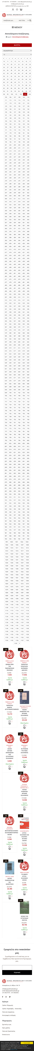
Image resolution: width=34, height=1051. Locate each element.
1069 (6, 584)
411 (6, 249)
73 (30, 82)
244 (10, 166)
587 (15, 336)
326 (28, 204)
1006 (17, 545)
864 (19, 473)
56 (26, 76)
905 (15, 494)
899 (15, 491)
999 (7, 542)
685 (24, 384)
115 (24, 100)
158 (28, 121)
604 (10, 345)
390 (19, 237)
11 (7, 61)
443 (15, 264)
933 (6, 509)
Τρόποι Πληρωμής (7, 1005)
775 (24, 428)
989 (15, 536)
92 (11, 91)
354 (19, 219)
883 (24, 482)
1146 (17, 628)
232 (10, 160)
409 (24, 246)
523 (24, 303)
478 (10, 282)
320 (28, 201)
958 (10, 521)
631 (24, 357)
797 (15, 440)
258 (19, 172)
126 (19, 106)
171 (6, 130)
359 (15, 222)
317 (15, 201)
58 (4, 79)
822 (19, 452)
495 (6, 291)
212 (28, 148)
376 (10, 231)
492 (19, 288)
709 (24, 395)
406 (10, 246)
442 (10, 264)
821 (15, 452)
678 (19, 381)
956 (28, 518)
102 (21, 94)
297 (6, 193)
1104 (6, 604)
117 (6, 103)
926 (28, 503)
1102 (22, 601)
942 (19, 512)
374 (28, 228)
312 (19, 199)
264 (19, 175)
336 (19, 210)
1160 (11, 637)
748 (10, 416)
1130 (11, 619)
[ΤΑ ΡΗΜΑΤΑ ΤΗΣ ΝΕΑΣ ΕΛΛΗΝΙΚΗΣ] (24, 738)
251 (15, 169)
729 (6, 407)
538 (10, 312)
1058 (27, 575)
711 (6, 398)
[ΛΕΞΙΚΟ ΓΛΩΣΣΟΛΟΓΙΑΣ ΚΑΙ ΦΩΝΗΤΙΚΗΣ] (9, 867)
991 (24, 536)
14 (19, 61)
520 (10, 303)
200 (28, 142)
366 (19, 225)
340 (10, 213)
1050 (11, 572)
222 (19, 154)
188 (28, 136)
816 (19, 449)
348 (19, 216)
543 (6, 315)
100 (12, 94)
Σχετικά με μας (6, 1024)
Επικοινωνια (6, 1034)
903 (6, 494)
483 (6, 285)
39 (22, 70)
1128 (27, 616)
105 (6, 97)
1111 (17, 607)
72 (26, 82)
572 (28, 327)
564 (19, 324)
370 (10, 228)
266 (28, 175)
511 (24, 297)
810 (19, 446)
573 (6, 330)
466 (10, 276)
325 (24, 204)
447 (6, 267)
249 (6, 169)
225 (6, 157)
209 (15, 148)
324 (19, 204)
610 (10, 348)
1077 (22, 586)
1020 (11, 554)
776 (28, 428)
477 (6, 282)
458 (28, 270)
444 (19, 264)
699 (6, 393)
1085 (11, 592)
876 (19, 479)
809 (15, 446)
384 (19, 234)
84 (11, 88)
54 (19, 76)
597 (6, 342)
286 (10, 187)
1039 (6, 566)
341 (15, 213)
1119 (6, 613)
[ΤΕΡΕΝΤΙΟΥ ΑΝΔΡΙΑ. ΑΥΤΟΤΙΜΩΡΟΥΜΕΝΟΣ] (9, 695)
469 (24, 276)
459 (6, 273)
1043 (27, 566)
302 (28, 193)
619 (24, 351)
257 (15, 172)
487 (24, 285)
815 (15, 449)
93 (15, 91)
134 (28, 109)
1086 (17, 592)
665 (15, 375)
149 (15, 118)
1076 (17, 586)
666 (19, 375)
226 (10, 157)
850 (10, 467)
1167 (22, 640)
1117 (22, 610)
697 (24, 390)
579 (6, 333)
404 (28, 243)
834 (19, 458)
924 (19, 503)
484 (10, 285)
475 (24, 279)
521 (15, 303)
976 (10, 530)
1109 (6, 607)
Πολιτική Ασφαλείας (8, 1012)
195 (6, 142)
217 (24, 151)
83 (7, 88)
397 (24, 240)
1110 (11, 607)
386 (28, 234)
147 (6, 118)
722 (28, 401)
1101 (17, 601)
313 (24, 199)
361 (24, 222)
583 (24, 333)
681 (6, 384)
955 (24, 518)
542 (28, 312)
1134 (6, 622)
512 (28, 297)
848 (28, 464)
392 (28, 237)
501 (6, 294)
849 (6, 467)
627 (6, 357)
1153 (27, 631)
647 (15, 366)
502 (10, 294)
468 (19, 276)
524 (28, 303)
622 (10, 354)
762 (19, 422)
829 (24, 455)
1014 (6, 551)
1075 (11, 586)
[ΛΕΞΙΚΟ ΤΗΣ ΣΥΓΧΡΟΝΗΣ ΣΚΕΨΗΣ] (24, 907)
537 (6, 312)
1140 (11, 625)
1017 (22, 551)
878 (28, 479)
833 (15, 458)
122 (28, 103)
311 (15, 199)
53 (15, 76)
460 (10, 273)
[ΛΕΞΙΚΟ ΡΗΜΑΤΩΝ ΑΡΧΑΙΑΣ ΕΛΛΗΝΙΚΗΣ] (24, 777)
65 (30, 79)
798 (19, 440)
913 (24, 497)
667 (24, 375)
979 (24, 530)
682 (10, 384)
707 (15, 395)
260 (28, 172)
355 (24, 219)
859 (24, 470)
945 (6, 515)
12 (11, 61)
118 (10, 103)
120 (19, 103)
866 (28, 473)
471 (6, 279)
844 (10, 464)
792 (19, 437)
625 (24, 354)
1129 (6, 619)
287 (15, 187)
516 (19, 300)
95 (22, 91)
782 (28, 431)
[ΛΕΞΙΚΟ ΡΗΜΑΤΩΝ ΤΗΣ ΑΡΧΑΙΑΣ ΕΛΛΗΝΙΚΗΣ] (24, 697)
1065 (11, 581)
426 (19, 255)
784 (10, 434)
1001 (16, 542)
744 (19, 413)
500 (28, 291)
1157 (22, 634)
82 (4, 88)
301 (24, 193)
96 (26, 91)
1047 (22, 569)
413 (15, 249)
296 (28, 190)
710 (28, 395)
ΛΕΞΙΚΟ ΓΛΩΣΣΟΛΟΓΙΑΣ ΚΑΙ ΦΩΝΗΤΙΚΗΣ (9, 881)
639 (6, 363)
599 (15, 342)
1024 (6, 557)
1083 (27, 589)
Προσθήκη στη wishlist (9, 682)
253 (24, 169)
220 (10, 154)
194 (28, 139)
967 (24, 524)
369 (6, 228)
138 (19, 112)
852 (19, 467)
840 (19, 461)
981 (6, 533)
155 (15, 121)
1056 (17, 575)
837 (6, 461)
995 (15, 539)
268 (10, 178)
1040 (11, 566)
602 (28, 342)
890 (28, 485)
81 (30, 85)
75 (7, 85)
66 (4, 82)
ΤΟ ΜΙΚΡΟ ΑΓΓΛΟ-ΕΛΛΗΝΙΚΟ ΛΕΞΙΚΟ (24, 877)
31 (22, 67)
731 (15, 407)
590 (28, 336)
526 (10, 306)
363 (6, 225)
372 (19, 228)
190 (10, 139)
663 (6, 375)
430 (10, 258)
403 (24, 243)
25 (30, 64)
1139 (6, 625)
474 (19, 279)
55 (22, 76)
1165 (11, 640)
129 (6, 109)
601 (24, 342)
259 (24, 172)
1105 (11, 604)
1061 (17, 578)
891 (6, 488)
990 (19, 536)
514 (10, 300)
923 (15, 503)
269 (15, 178)
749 (15, 416)
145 (24, 115)
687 (6, 387)
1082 (22, 589)
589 (24, 336)
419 (15, 252)
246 (19, 166)
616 (10, 351)
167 (15, 127)
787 (24, 434)
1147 (22, 628)
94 (19, 91)
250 (10, 169)
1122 (22, 613)
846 (19, 464)
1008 (27, 545)
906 (19, 494)
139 (24, 112)
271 (24, 178)
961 (24, 521)
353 (15, 219)
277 (24, 181)
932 (28, 506)
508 (10, 297)
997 (24, 539)
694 (10, 390)
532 (10, 309)
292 (10, 190)
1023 (27, 554)
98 (4, 94)
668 (28, 375)
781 (24, 431)
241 (24, 163)
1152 (22, 631)
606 (19, 345)
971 (15, 527)
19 (7, 64)
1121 (17, 613)
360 (19, 222)
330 (19, 207)
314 (28, 199)
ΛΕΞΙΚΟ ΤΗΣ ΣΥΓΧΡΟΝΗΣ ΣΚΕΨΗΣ (24, 918)
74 (4, 85)
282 (19, 184)
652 (10, 369)
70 (19, 82)
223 (24, 154)
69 (15, 82)
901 (24, 491)
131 (15, 109)
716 (28, 398)
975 (6, 530)
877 (24, 479)
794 (28, 437)
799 (24, 440)
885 (6, 485)
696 (19, 390)
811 (24, 446)
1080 (11, 589)
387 (6, 237)
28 (11, 67)
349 (24, 216)
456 (19, 270)
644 (28, 363)
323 (15, 204)
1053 (27, 572)
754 (10, 419)
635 (15, 360)
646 (10, 366)
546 (19, 315)
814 (10, 449)
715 (24, 398)
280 (10, 184)
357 (6, 222)
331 (24, 207)
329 (15, 207)
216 (19, 151)
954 (19, 518)
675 (6, 381)
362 (28, 222)
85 (15, 88)
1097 (22, 598)
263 (15, 175)
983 (15, 533)
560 (28, 321)
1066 (17, 581)
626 (28, 354)
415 (24, 249)
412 (10, 249)
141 (6, 115)
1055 (11, 575)
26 (4, 67)
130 (10, 109)
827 (15, 455)
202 (10, 145)
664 (10, 375)
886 (10, 485)
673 (24, 378)
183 (6, 136)
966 (19, 524)
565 (24, 324)
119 (15, 103)
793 (24, 437)
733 (24, 407)
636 (19, 360)
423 (6, 255)
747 (6, 416)
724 (10, 404)
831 (6, 458)
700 (10, 393)
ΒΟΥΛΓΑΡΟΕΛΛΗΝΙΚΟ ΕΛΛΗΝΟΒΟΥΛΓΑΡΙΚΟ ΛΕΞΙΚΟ (9, 832)
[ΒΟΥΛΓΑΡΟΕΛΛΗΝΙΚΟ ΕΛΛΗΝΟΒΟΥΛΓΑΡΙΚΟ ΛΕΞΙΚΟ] (9, 820)
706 (10, 395)
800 (28, 440)
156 (19, 121)
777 (6, 431)
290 (28, 187)
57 (30, 76)
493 (24, 288)
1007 (22, 545)
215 (15, 151)
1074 (6, 586)
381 (6, 234)
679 (24, 381)
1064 (6, 581)
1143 (27, 625)
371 (15, 228)
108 (19, 97)
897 (6, 491)
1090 (11, 595)
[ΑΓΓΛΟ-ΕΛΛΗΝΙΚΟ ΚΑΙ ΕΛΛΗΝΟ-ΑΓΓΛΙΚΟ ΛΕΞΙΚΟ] (24, 822)
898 (10, 491)
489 (6, 288)
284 (28, 184)
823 (24, 452)
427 (24, 255)
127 (24, 106)
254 (28, 169)
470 (28, 276)
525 (6, 306)
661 (24, 372)
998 (28, 539)
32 (26, 67)
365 (15, 225)
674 (28, 378)
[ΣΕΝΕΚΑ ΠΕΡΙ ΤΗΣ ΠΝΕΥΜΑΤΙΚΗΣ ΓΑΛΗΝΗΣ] (9, 654)
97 (30, 91)
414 (19, 249)
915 (6, 500)
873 (6, 479)
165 (6, 127)
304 (10, 196)
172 (10, 130)
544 (10, 315)
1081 (17, 589)
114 (19, 100)
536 (28, 309)
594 (19, 339)
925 (24, 503)
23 (22, 64)
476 (28, 279)
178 (10, 133)
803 (15, 443)
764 (28, 422)
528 (19, 306)
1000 (11, 542)
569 (15, 327)
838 (10, 461)
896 (28, 488)
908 (28, 494)
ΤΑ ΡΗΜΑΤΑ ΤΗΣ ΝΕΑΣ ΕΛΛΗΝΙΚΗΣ (24, 750)
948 (19, 515)
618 (19, 351)
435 (6, 261)
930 (19, 506)
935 (15, 509)
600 (19, 342)
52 (11, 76)
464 (28, 273)
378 (19, 231)
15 (22, 61)
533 (15, 309)
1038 (27, 563)
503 (15, 294)
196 (10, 142)
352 (10, 219)
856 (10, 470)
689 (15, 387)
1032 (22, 560)
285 (6, 187)
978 (19, 530)
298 (10, 193)
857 (15, 470)
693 (6, 390)
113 (15, 100)
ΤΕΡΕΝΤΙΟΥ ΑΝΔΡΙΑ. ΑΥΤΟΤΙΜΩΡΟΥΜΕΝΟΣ (9, 707)
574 (10, 330)
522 (19, 303)
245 (15, 166)
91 (7, 91)
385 (24, 234)
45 (15, 73)
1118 (27, 610)
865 (24, 473)
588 (19, 336)
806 (28, 443)
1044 (6, 569)
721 (24, 401)
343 (24, 213)
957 (6, 521)
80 (26, 85)
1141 (17, 625)
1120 (11, 613)
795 (6, 440)
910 (10, 497)
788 (28, 434)
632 (28, 357)
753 (6, 419)
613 (24, 348)
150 (19, 118)
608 (28, 345)
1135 (11, 622)
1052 (22, 572)
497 (15, 291)
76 (11, 85)
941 (15, 512)
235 (24, 160)
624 (19, 354)
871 (24, 476)
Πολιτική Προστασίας (8, 1031)
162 (19, 124)
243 (6, 166)
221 (15, 154)
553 (24, 318)
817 (24, 449)
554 (28, 318)
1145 (11, 628)
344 (28, 213)
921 (6, 503)
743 (15, 413)
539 (15, 312)
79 (22, 85)
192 (19, 139)
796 (10, 440)
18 (4, 64)
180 (19, 133)
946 (10, 515)
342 (19, 213)
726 (19, 404)
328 (10, 207)
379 (24, 231)
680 (28, 381)
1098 (27, 598)
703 (24, 393)
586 (10, 336)
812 (28, 446)
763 (24, 422)
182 (28, 133)
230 (28, 157)
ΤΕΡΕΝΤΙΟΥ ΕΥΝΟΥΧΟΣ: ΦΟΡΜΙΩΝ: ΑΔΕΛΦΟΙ (24, 667)
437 (15, 261)
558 (19, 321)
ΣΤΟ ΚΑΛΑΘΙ (9, 684)
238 (10, 163)
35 (7, 70)
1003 (26, 542)
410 (28, 246)
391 (24, 237)
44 (11, 73)
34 (4, 70)
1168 (27, 640)
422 (28, 252)
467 (15, 276)
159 (6, 124)
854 (28, 467)
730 (10, 407)
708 (19, 395)
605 (15, 345)
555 (6, 321)
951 (6, 518)
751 (24, 416)
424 (10, 255)
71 (22, 82)
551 (15, 318)
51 (7, 76)
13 (15, 61)
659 (15, 372)
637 (24, 360)
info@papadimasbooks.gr (17, 4)
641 (15, 363)
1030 (11, 560)
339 (6, 213)
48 (26, 73)
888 (19, 485)
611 (15, 348)
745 (24, 413)
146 (28, 115)
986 (28, 533)
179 (15, 133)
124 (10, 106)
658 (10, 372)
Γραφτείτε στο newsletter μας (17, 951)
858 (19, 470)
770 (28, 425)
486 (19, 285)
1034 (6, 563)
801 (6, 443)
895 (24, 488)
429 (6, 258)
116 (28, 100)
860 (28, 470)
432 (19, 258)
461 (15, 273)
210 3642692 (13, 1)
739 (24, 410)
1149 (6, 631)
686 (28, 384)
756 (19, 419)
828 (19, 455)
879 (6, 482)
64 (26, 79)
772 (10, 428)
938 (28, 509)
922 (10, 503)
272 (28, 178)
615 (6, 351)
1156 (17, 634)
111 (6, 100)
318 (19, 201)
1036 (17, 563)
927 (6, 506)
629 (15, 357)
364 (10, 225)
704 (28, 393)
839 (15, 461)
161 (15, 124)
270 (19, 178)
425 (15, 255)
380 (28, 231)
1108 (27, 604)
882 (19, 482)
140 (28, 112)
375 (6, 231)
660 (19, 372)
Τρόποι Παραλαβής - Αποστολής (11, 1008)
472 (10, 279)
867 (6, 476)
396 (19, 240)
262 (10, 175)
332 (28, 207)
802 (10, 443)
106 (10, 97)
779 (15, 431)
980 (28, 530)
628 (10, 357)
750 (19, 416)
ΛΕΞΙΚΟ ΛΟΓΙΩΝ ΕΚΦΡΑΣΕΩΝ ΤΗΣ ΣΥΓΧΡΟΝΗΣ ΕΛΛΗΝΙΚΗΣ (10, 753)
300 (19, 193)
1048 (27, 569)
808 (10, 446)
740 (28, 410)
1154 (6, 634)
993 (6, 539)
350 (28, 216)
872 (28, 476)
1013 (27, 548)
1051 (17, 572)
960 (19, 521)
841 (24, 461)
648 (19, 366)
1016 (17, 551)
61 (15, 79)
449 (15, 267)
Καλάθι (21, 9)
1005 (11, 545)
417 (6, 252)
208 (10, 148)
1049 (6, 572)
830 (28, 455)
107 (15, 97)
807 (6, 446)
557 (15, 321)
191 (15, 139)
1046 (17, 569)
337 (24, 210)
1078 (27, 586)
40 (26, 70)
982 (10, 533)
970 (10, 527)
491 (15, 288)
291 (6, 190)
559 (24, 321)
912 (19, 497)
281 (15, 184)
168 (19, 127)
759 (6, 422)
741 (6, 413)
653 (15, 369)
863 (15, 473)
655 (24, 369)
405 (6, 246)
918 (19, 500)
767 (15, 425)
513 (6, 300)
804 (19, 443)
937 (24, 509)
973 (24, 527)
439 (24, 261)
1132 (22, 619)
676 (10, 381)
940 (10, 512)
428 (28, 255)
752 (28, 416)
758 (28, 419)
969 (6, 527)
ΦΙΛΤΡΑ (17, 45)
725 (15, 404)
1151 (17, 631)
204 (19, 145)
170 (28, 127)
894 (19, 488)
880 (10, 482)
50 (4, 76)
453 (6, 270)
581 (15, 333)
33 (30, 67)
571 (24, 327)
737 (15, 410)
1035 (11, 563)
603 (6, 345)
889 (24, 485)
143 (15, 115)
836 (28, 458)
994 (10, 539)
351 (6, 219)
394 (10, 240)
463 (24, 273)
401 (15, 243)
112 (10, 100)
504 (19, 294)
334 (10, 210)
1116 (17, 610)
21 (15, 64)
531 (6, 309)
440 (28, 261)
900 (19, 491)
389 (15, 237)
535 (24, 309)
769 (24, 425)
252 (19, 169)
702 (19, 393)
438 (19, 261)
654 (19, 369)
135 (6, 112)
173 (15, 130)
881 (15, 482)
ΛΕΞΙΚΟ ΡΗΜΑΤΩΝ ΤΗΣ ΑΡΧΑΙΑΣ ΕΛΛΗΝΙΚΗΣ (24, 712)
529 (24, 306)
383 (15, 234)
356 (28, 219)
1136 (17, 622)
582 (19, 333)
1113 (27, 607)
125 (15, 106)
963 (6, 524)
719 (15, 401)
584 (28, 333)
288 (19, 187)
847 (24, 464)
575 (15, 330)
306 (19, 196)
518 (28, 300)
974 (28, 527)
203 (15, 145)
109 (24, 97)
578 (28, 330)
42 (4, 73)
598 (10, 342)
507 (6, 297)
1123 (27, 613)
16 (26, 61)
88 (26, 88)
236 (28, 160)
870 (19, 476)
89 (30, 88)
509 (15, 297)
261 (6, 175)
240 (19, 163)
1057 (22, 575)
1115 (11, 610)
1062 (22, 578)
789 (6, 437)
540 (19, 312)
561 (6, 324)
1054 (6, 575)
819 (6, 452)
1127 (22, 616)
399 (6, 243)
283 (24, 184)
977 (15, 530)
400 (10, 243)
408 (19, 246)
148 (10, 118)
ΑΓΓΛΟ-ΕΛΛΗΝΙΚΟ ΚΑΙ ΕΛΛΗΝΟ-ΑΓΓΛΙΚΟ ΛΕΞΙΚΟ (24, 836)
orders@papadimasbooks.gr (24, 1)
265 (24, 175)
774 (19, 428)
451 (24, 267)
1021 (17, 554)
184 (10, 136)
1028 (27, 557)
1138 (27, 622)
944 (28, 512)
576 (19, 330)
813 (6, 449)
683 (15, 384)
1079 (6, 589)
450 (19, 267)
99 (7, 94)
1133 (27, 619)
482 (28, 282)
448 (10, 267)
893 (15, 488)
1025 (11, 557)
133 (24, 109)
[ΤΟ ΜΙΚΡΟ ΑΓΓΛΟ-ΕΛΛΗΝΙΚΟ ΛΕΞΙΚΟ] (24, 865)
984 (19, 533)
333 (6, 210)
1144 (6, 628)
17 (30, 61)
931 (24, 506)
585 (6, 336)
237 (6, 163)
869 (15, 476)
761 (15, 422)
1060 (11, 578)
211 (24, 148)
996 (19, 539)
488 (28, 285)
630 (19, 357)
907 (24, 494)
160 (10, 124)
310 (10, 199)
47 (22, 73)
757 (24, 419)
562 (10, 324)
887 (15, 485)
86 (19, 88)
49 (30, 73)
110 (28, 97)
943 (24, 512)
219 (6, 154)
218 (28, 151)
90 (4, 91)
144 (19, 115)
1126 (17, 616)
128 (28, 106)
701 (15, 393)
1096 (17, 598)
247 (24, 166)
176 (28, 130)
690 (19, 387)
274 (10, 181)
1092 (22, 595)
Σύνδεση (13, 9)
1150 (11, 631)
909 (6, 497)
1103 (27, 601)
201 (6, 145)
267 (6, 178)
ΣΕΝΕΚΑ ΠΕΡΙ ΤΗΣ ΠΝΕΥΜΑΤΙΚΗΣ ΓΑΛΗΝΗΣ (9, 667)
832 (10, 458)
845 (15, 464)
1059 (6, 578)
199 (24, 142)
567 (6, 327)
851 (15, 467)
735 (6, 410)
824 (28, 452)
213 (6, 151)
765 (6, 425)
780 (19, 431)
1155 (11, 634)
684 (19, 384)
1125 (11, 616)
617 (15, 351)
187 (24, 136)
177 (6, 133)
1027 (22, 557)
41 (30, 70)
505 (24, 294)
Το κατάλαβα (27, 1043)
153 (6, 121)
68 (11, 82)
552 (19, 318)
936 (19, 509)
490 (10, 288)
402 (19, 243)
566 (28, 324)
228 (19, 157)
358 (10, 222)
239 (15, 163)
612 (19, 348)
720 (19, 401)
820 (10, 452)
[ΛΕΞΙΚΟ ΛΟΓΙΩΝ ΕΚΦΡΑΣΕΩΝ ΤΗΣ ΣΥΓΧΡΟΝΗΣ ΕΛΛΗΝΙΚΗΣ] (9, 738)
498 (19, 291)
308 (28, 196)
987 (6, 536)
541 (24, 312)
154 (10, 121)
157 (24, 121)
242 (28, 163)
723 (6, 404)
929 (15, 506)
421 (24, 252)
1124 (6, 616)
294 (19, 190)
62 (19, 79)
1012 (22, 548)
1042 (22, 566)
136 (10, 112)
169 (24, 127)
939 (6, 512)
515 (15, 300)
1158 (27, 634)
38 (19, 70)
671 (15, 378)
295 (24, 190)
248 (28, 166)
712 (10, 398)
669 (6, 378)
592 (10, 339)
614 (28, 348)
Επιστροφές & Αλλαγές (9, 1015)
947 (15, 515)
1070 (11, 584)
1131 (17, 619)
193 (24, 139)
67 (7, 82)
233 (15, 160)
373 (24, 228)
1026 (17, 557)
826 (10, 455)
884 (28, 482)
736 (10, 410)
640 (10, 363)
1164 (6, 640)
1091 (17, 595)
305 (15, 196)
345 (6, 216)
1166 (17, 640)
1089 (6, 595)
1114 (6, 610)
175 (24, 130)
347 (15, 216)
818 (28, 449)
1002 (21, 542)
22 (19, 64)
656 (28, 369)
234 (19, 160)
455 (15, 270)
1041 (17, 566)
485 (15, 285)
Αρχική (9, 37)
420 (19, 252)
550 (10, 318)
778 (10, 431)
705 (6, 395)
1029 (6, 560)
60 (11, 79)
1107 (22, 604)
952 (10, 518)
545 (15, 315)
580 (10, 333)
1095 (11, 598)
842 (28, 461)
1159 (6, 637)
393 (6, 240)
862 (10, 473)
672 (19, 378)
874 (10, 479)
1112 (22, 607)
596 (28, 339)
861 (6, 473)
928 (10, 506)
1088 (27, 592)
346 (10, 216)
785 (15, 434)
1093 (27, 595)
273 (6, 181)
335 (15, 210)
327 (6, 207)
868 (10, 476)
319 (24, 201)
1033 (27, 560)
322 (10, 204)
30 (19, 67)
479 (15, 282)
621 (6, 354)
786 (19, 434)
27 (7, 67)
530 (28, 306)
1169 (15, 643)
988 (10, 536)
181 (24, 133)
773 (15, 428)
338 (28, 210)
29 (15, 67)
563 (15, 324)
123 (6, 106)
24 (26, 64)
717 (6, 401)
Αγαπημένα (17, 9)
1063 (27, 578)
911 (15, 497)
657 (6, 372)
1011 (17, 548)
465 (6, 276)
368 (28, 225)
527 (15, 306)
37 (15, 70)
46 (19, 73)
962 (28, 521)
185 (15, 136)
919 (24, 500)
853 (24, 467)
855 (6, 470)
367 (24, 225)
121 (24, 103)
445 (24, 264)
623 (15, 354)
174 (19, 130)
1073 (27, 584)
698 (28, 390)
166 (10, 127)
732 (19, 407)
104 (29, 94)
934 (10, 509)
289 (24, 187)
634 (10, 360)
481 (24, 282)
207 (6, 148)
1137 (22, 622)
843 (6, 464)
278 (28, 181)
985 (24, 533)
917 (15, 500)
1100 (11, 601)
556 (10, 321)
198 (19, 142)
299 (15, 193)
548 (28, 315)
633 (6, 360)
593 (15, 339)
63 (22, 79)
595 (24, 339)
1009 (6, 548)
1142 (22, 625)
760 (10, 422)
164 (28, 124)
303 (6, 196)
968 (28, 524)
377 (15, 231)
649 (24, 366)
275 (15, 181)
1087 (22, 592)
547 (24, 315)
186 (19, 136)
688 (10, 387)
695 (15, 390)
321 (6, 204)
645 (6, 366)
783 (6, 434)
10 (4, 61)
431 (15, 258)
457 (24, 270)
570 (19, 327)
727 (24, 404)
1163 (27, 637)
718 (10, 401)
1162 (22, 637)
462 (19, 273)
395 (15, 240)
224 (28, 154)
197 (15, 142)
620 (28, 351)
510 (19, 297)
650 (28, 366)
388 (10, 237)
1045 (11, 569)
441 (6, 264)
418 (10, 252)
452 (28, 267)
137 (15, 112)
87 (22, 88)
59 (7, 79)
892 (10, 488)
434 (28, 258)
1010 (11, 548)
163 (24, 124)
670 (10, 378)
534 (19, 309)
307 (24, 196)
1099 (6, 601)
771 (6, 428)
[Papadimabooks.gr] (17, 16)
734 (28, 407)
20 (11, 64)
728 (28, 404)
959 (15, 521)
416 (28, 249)
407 (15, 246)
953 (15, 518)
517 (24, 300)
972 (19, 527)
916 (10, 500)
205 (24, 145)
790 (10, 437)
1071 (17, 584)
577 (24, 330)
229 (24, 157)
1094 (6, 598)
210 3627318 (5, 1)
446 (28, 264)
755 (15, 419)
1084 (6, 592)
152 (28, 118)
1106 (17, 604)
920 (28, 500)
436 (10, 261)
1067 (22, 581)
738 (19, 410)
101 (16, 94)
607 (24, 345)
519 (6, 303)
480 (19, 282)
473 (15, 279)
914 (28, 497)
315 (6, 201)
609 (6, 348)
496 (10, 291)
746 (28, 413)
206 (28, 145)
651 (6, 369)
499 (24, 291)
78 (19, 85)
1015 (11, 551)
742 (10, 413)
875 (15, 479)
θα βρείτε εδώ (14, 1049)
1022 (22, 554)
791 (15, 437)
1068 (27, 581)
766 (10, 425)
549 (6, 318)
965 (15, 524)
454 (10, 270)
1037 (22, 563)
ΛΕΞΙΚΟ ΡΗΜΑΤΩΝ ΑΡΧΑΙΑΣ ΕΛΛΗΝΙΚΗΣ (24, 792)
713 (15, 398)
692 (28, 387)
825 (6, 455)
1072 (22, 584)
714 (19, 398)
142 (10, 115)
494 (28, 288)
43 (7, 73)
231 (6, 160)
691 (24, 387)
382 (10, 234)
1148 (27, 628)
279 (6, 184)
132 (19, 109)
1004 (6, 545)
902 (28, 491)
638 (28, 360)
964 (10, 524)
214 (10, 151)
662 (28, 372)
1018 (27, 551)
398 (28, 240)
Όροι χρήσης (6, 1028)
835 (24, 458)
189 (6, 139)
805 (24, 443)
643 (24, 363)
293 (15, 190)
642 (19, 363)
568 (10, 327)
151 (24, 118)
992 (28, 536)
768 (19, 425)
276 (19, 181)
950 (28, 515)
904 (10, 494)
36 (11, 70)
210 (19, 148)
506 (28, 294)
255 (6, 172)
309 (6, 199)
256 (10, 172)
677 (15, 381)
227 (15, 157)
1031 (17, 560)
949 (24, 515)
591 (6, 339)
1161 (17, 637)
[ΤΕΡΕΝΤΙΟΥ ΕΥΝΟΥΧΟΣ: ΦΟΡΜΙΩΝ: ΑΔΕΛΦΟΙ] (24, 654)
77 (15, 85)
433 (24, 258)
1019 (6, 554)
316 (10, 201)
